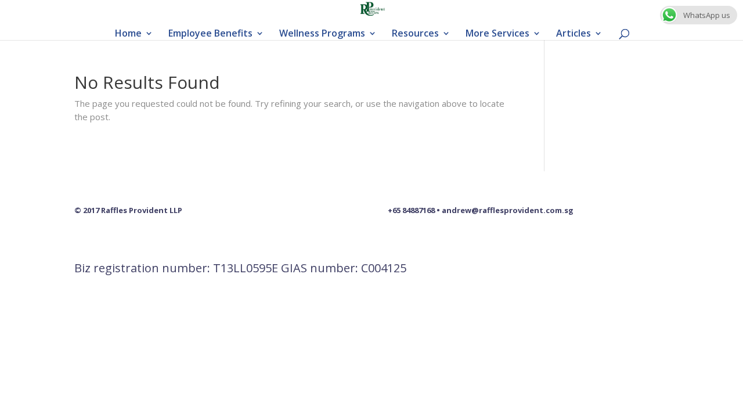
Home (128, 34)
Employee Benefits (210, 34)
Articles (573, 34)
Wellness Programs (322, 34)
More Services (497, 34)
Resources (415, 34)
